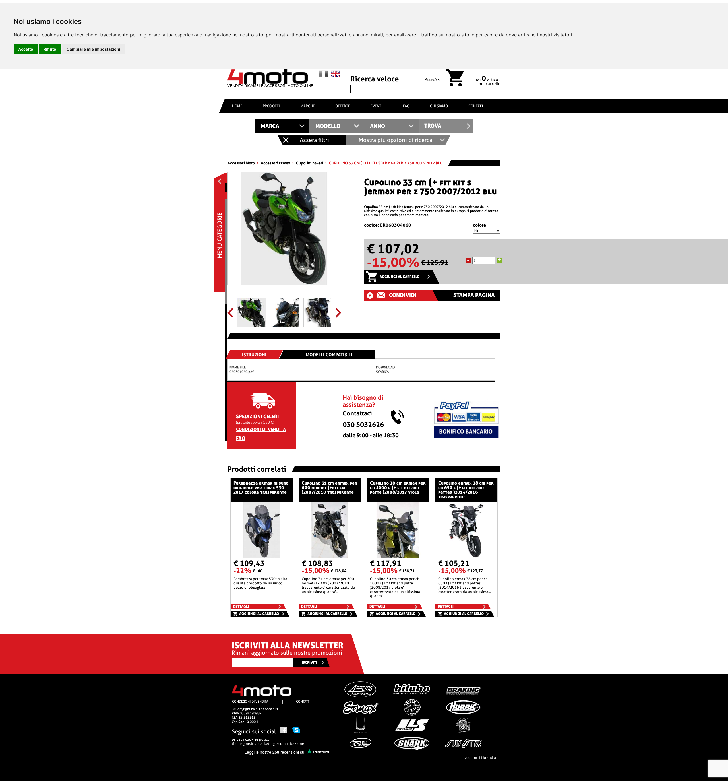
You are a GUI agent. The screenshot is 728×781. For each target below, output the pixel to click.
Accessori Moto (242, 163)
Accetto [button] (25, 49)
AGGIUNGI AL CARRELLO (399, 277)
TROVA (432, 126)
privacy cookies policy (251, 739)
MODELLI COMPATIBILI (329, 354)
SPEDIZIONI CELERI (257, 416)
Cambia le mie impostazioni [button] (93, 49)
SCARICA (382, 372)
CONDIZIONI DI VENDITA (261, 429)
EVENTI (376, 106)
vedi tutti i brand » (480, 757)
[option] (284, 231)
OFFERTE (342, 106)
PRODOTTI (271, 106)
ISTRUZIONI (254, 354)
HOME (237, 106)
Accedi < (432, 79)
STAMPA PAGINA (474, 295)
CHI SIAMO (439, 106)
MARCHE (307, 106)
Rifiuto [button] (50, 49)
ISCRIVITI (309, 662)
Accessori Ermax (276, 163)
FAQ (406, 106)
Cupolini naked (310, 163)
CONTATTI (476, 106)
